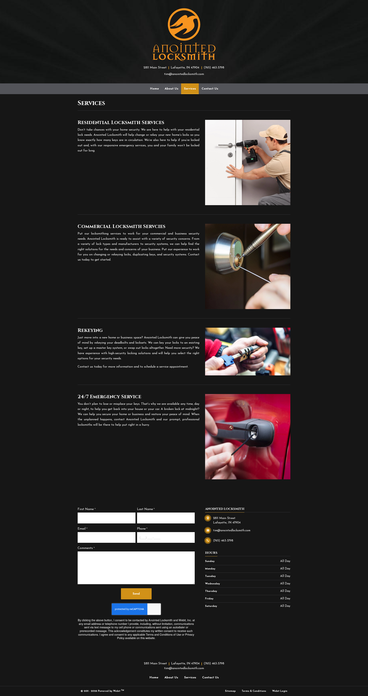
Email (81, 528)
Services (191, 88)
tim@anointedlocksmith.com (184, 74)
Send (136, 593)
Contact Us (210, 88)
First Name (86, 509)
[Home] (184, 34)
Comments (85, 548)
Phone (141, 528)
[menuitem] (154, 88)
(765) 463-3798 (214, 67)
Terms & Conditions (254, 691)
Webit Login (279, 691)
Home (154, 88)
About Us (171, 88)
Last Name (145, 509)
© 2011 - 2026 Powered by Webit (102, 690)
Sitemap (230, 691)
